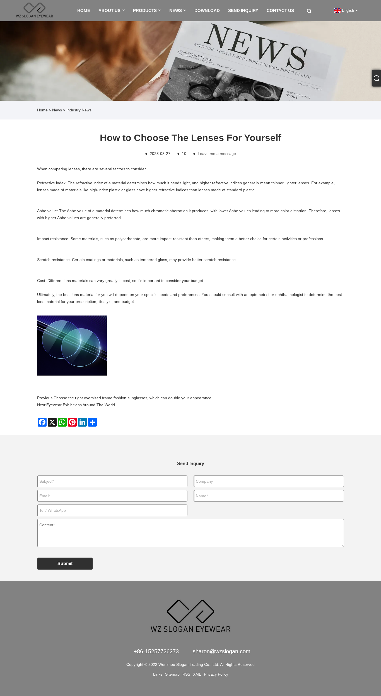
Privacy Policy (216, 674)
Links (157, 674)
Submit (65, 563)
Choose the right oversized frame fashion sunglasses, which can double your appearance (132, 398)
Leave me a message (217, 153)
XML (197, 674)
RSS (186, 674)
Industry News (78, 110)
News (57, 110)
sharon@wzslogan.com (221, 651)
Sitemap (172, 674)
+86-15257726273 (156, 651)
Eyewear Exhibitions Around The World (80, 405)
